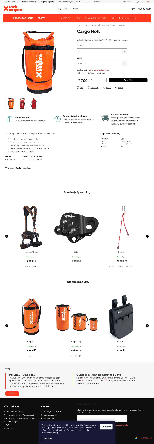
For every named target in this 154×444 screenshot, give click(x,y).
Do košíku (128, 80)
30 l (80, 356)
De (146, 1)
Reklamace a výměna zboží (69, 2)
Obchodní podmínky (28, 2)
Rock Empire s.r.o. (51, 418)
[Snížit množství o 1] (96, 80)
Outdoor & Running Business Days (98, 374)
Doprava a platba (47, 2)
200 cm (121, 266)
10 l (75, 356)
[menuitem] (23, 18)
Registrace (139, 1)
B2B (7, 425)
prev (7, 236)
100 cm (112, 266)
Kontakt (97, 2)
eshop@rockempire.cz (53, 412)
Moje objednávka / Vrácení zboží (20, 415)
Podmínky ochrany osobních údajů (20, 418)
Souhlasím (106, 427)
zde (84, 430)
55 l (30, 356)
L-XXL (34, 266)
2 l (70, 356)
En (149, 1)
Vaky (122, 138)
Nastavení (48, 438)
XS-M (27, 266)
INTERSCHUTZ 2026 (22, 374)
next (147, 236)
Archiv (12, 393)
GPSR (87, 2)
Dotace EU (10, 429)
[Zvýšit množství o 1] (104, 80)
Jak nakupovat (10, 2)
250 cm (129, 266)
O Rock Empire (12, 422)
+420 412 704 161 (50, 415)
